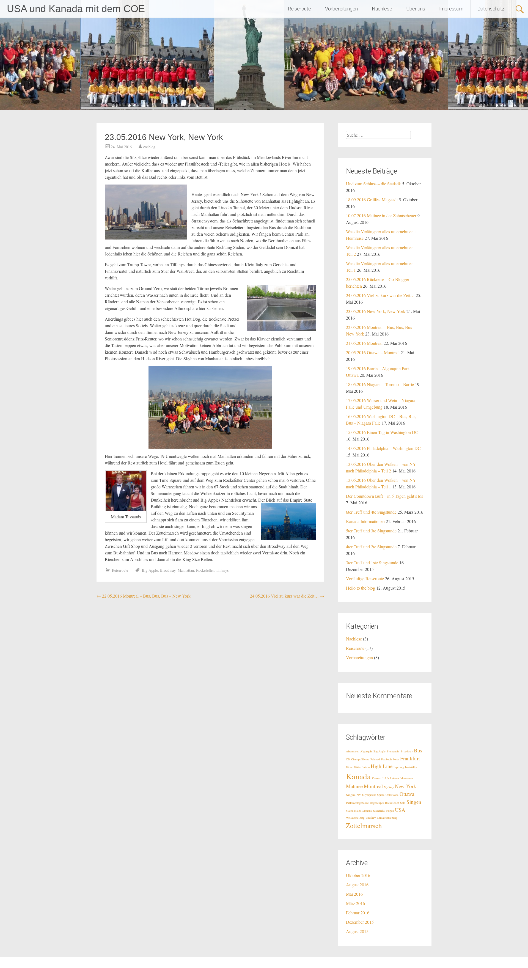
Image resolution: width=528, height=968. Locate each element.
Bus (418, 750)
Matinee (354, 786)
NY (359, 795)
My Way (389, 787)
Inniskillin (411, 767)
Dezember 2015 (360, 922)
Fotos (396, 759)
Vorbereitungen (341, 9)
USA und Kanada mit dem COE (76, 8)
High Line (381, 766)
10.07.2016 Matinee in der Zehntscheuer (381, 215)
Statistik (367, 811)
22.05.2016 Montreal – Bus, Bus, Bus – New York (144, 596)
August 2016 (357, 884)
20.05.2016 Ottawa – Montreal (373, 352)
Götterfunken (362, 767)
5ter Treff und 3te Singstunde (371, 531)
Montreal (373, 786)
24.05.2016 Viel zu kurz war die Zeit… (287, 596)
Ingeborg (399, 767)
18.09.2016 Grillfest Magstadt (372, 199)
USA (400, 809)
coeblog (149, 146)
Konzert (376, 778)
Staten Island (353, 811)
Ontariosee (392, 795)
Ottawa (407, 793)
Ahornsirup (352, 751)
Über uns (415, 9)
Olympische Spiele (373, 795)
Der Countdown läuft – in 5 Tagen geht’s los (384, 496)
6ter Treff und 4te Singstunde (371, 512)
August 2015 (357, 931)
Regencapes (377, 803)
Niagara (351, 795)
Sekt (402, 803)
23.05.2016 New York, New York (375, 311)
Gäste (349, 767)
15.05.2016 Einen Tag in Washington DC (382, 432)
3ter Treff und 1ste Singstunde (372, 562)
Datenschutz (490, 9)
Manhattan (186, 570)
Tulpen (390, 811)
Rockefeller (205, 570)
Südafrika (379, 811)
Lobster (394, 778)
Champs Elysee (360, 759)
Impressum (451, 9)
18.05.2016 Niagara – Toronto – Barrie (380, 384)
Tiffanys (222, 570)
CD (348, 759)
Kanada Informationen (365, 521)
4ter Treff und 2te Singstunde (371, 546)
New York (405, 786)
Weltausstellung (355, 818)
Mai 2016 (354, 894)
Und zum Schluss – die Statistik (373, 183)
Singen (413, 801)
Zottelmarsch (364, 825)
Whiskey (370, 818)
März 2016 (355, 903)
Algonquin (366, 751)
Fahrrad (375, 759)
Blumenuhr (393, 751)
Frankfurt (410, 758)
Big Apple (150, 570)
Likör (386, 778)
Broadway (167, 570)
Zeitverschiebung (387, 818)
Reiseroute (299, 9)
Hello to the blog (360, 588)
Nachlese (382, 9)
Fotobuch (386, 759)
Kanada (358, 776)
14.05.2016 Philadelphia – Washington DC (383, 448)
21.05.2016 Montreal (364, 343)
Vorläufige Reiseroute (365, 578)
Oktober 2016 (358, 875)
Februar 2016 (357, 912)
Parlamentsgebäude (357, 803)
